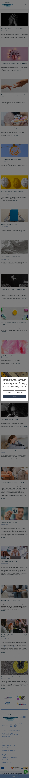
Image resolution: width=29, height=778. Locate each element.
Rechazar (8, 392)
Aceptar (14, 396)
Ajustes (20, 387)
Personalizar (20, 392)
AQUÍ (22, 383)
